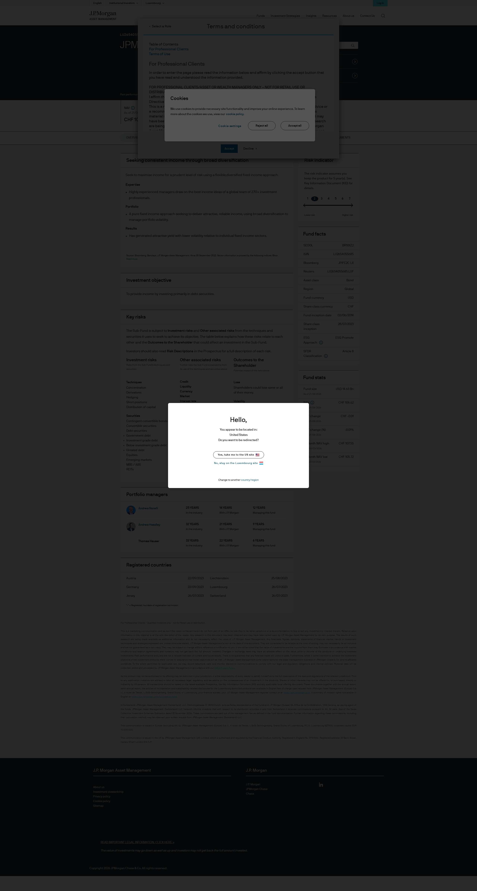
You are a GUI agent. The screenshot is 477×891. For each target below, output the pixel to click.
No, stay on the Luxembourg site (236, 463)
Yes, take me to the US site (236, 455)
